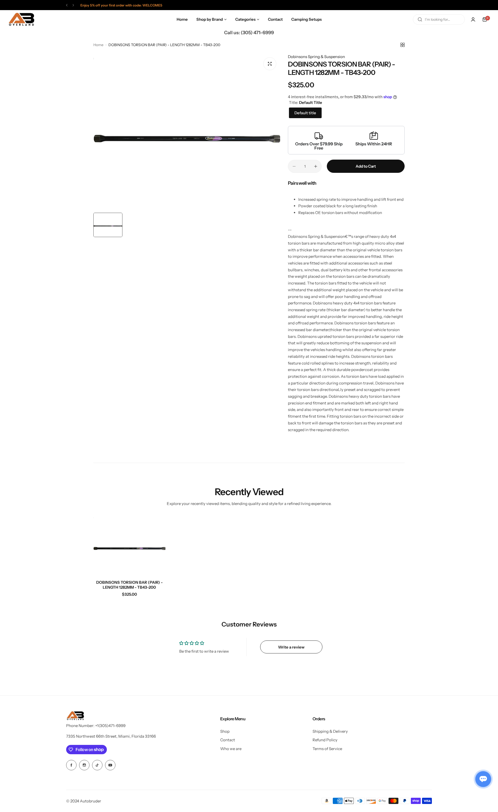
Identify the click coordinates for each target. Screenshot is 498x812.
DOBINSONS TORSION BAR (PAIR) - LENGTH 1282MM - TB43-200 (129, 585)
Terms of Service (327, 748)
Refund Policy (325, 739)
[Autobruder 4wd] (21, 19)
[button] (66, 5)
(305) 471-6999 (257, 32)
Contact (227, 739)
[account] (473, 19)
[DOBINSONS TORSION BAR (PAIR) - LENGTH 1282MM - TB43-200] (129, 546)
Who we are (230, 748)
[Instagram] (84, 765)
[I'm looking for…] (420, 19)
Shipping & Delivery (330, 731)
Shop (225, 731)
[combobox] (439, 19)
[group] (186, 131)
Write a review (291, 647)
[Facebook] (71, 765)
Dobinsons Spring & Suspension (316, 56)
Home (98, 44)
